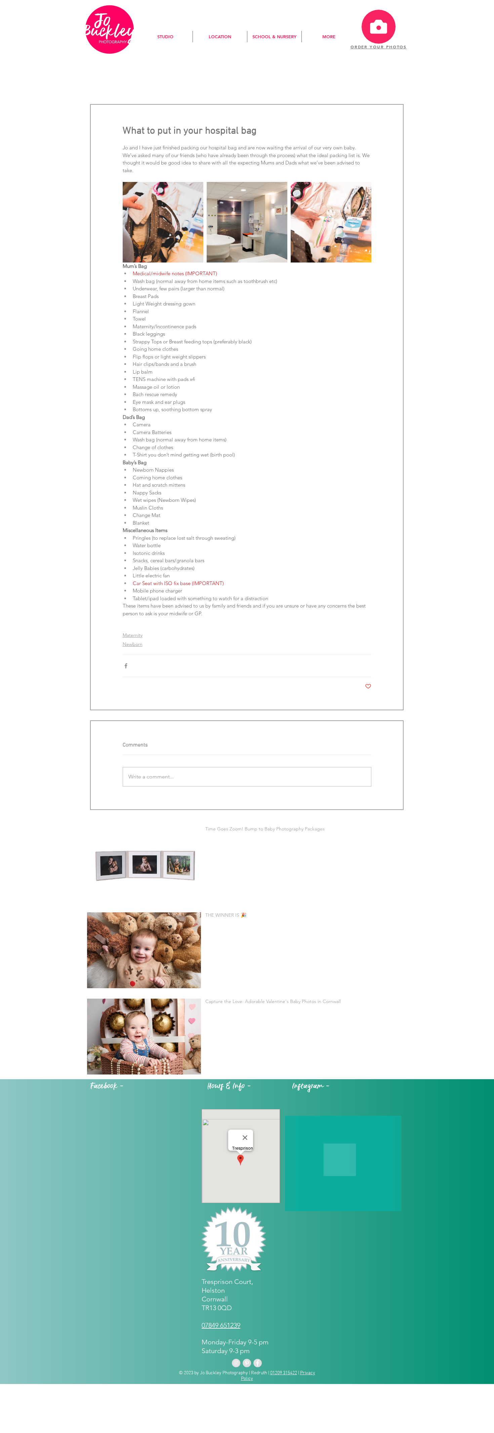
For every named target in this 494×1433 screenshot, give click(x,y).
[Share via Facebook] (126, 666)
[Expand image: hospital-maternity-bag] (331, 222)
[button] (165, 36)
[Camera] (378, 26)
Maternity (132, 635)
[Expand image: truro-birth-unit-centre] (247, 222)
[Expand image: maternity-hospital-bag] (163, 222)
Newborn (132, 644)
